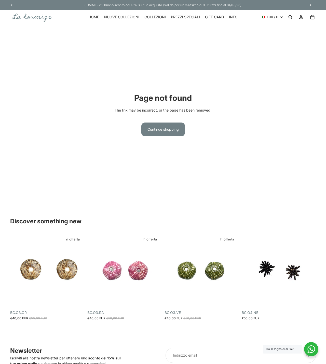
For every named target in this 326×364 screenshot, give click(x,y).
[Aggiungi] (76, 300)
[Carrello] (312, 17)
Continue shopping (163, 129)
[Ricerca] (290, 17)
